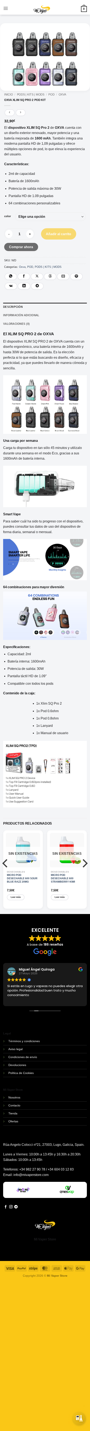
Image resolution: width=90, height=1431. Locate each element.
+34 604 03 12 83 (61, 1169)
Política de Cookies (21, 1073)
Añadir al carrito (58, 234)
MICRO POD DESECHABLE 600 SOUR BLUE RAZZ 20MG (22, 878)
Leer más (16, 897)
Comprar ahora (21, 247)
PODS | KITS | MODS (30, 94)
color (7, 216)
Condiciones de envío (22, 1057)
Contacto (14, 1105)
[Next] (84, 872)
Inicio (8, 94)
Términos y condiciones (24, 1041)
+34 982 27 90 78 (32, 1169)
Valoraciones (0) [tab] (16, 323)
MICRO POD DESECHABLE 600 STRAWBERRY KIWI (63, 878)
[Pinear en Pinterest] (76, 276)
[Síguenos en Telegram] (16, 1207)
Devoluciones (17, 1065)
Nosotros (14, 1097)
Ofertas (13, 1121)
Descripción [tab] (13, 306)
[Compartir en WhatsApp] (11, 276)
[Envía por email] (63, 276)
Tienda (12, 1113)
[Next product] (9, 112)
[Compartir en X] (37, 276)
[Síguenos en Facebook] (5, 1207)
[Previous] (6, 872)
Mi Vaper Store (45, 1239)
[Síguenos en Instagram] (11, 1207)
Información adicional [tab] (21, 315)
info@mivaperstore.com (31, 1175)
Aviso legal (15, 1049)
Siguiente (63, 1422)
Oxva (62, 94)
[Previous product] (21, 112)
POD (51, 94)
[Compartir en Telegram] (37, 286)
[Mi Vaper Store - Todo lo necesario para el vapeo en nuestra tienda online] (42, 12)
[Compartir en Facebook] (24, 276)
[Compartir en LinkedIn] (24, 286)
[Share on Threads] (50, 276)
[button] (5, 8)
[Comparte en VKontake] (11, 286)
